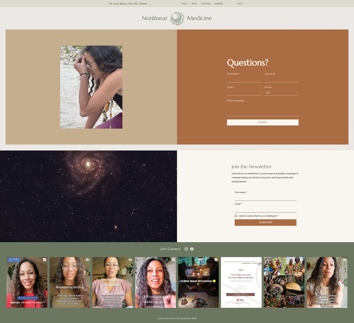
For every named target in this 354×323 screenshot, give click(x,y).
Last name (270, 74)
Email (230, 87)
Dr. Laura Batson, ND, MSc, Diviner (128, 3)
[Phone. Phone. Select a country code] (269, 92)
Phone (268, 87)
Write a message (235, 100)
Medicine (199, 18)
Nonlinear (155, 18)
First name (233, 74)
